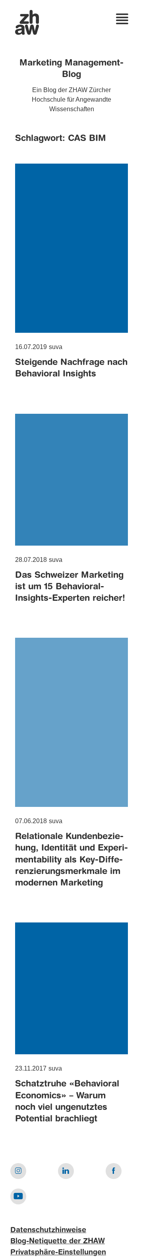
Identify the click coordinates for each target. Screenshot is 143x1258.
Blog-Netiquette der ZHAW (57, 1241)
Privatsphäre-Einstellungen (58, 1252)
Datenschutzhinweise (48, 1230)
